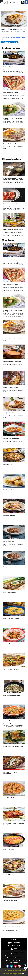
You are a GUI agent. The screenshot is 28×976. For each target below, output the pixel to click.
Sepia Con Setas (7, 644)
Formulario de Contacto (14, 957)
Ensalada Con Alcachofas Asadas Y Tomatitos (13, 119)
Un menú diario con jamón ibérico (12, 204)
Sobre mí (19, 954)
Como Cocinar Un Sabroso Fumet (12, 361)
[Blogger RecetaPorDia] (20, 966)
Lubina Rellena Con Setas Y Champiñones (10, 772)
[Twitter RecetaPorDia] (12, 966)
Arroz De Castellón (8, 849)
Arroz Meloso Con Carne (10, 797)
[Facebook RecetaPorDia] (8, 966)
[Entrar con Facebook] (26, 2)
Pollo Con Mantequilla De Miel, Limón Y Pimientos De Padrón (13, 747)
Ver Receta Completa (10, 42)
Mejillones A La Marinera (10, 67)
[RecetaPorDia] (6, 2)
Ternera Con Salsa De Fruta (10, 144)
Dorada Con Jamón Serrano (10, 387)
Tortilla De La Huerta (8, 490)
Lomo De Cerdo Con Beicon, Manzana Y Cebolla (13, 824)
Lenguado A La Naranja (9, 592)
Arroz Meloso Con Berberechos (11, 695)
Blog (12, 954)
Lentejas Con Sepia (8, 541)
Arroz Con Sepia (7, 721)
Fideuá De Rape (7, 464)
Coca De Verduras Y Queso (10, 92)
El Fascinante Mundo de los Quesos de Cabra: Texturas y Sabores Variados (13, 178)
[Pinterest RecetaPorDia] (16, 966)
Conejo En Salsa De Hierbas (10, 413)
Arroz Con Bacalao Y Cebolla (11, 618)
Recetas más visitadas (12, 952)
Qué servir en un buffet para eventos (13, 229)
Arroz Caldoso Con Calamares (11, 926)
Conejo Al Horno (7, 874)
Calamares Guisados (9, 515)
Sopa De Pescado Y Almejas (11, 438)
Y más (16, 974)
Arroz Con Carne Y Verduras (11, 669)
